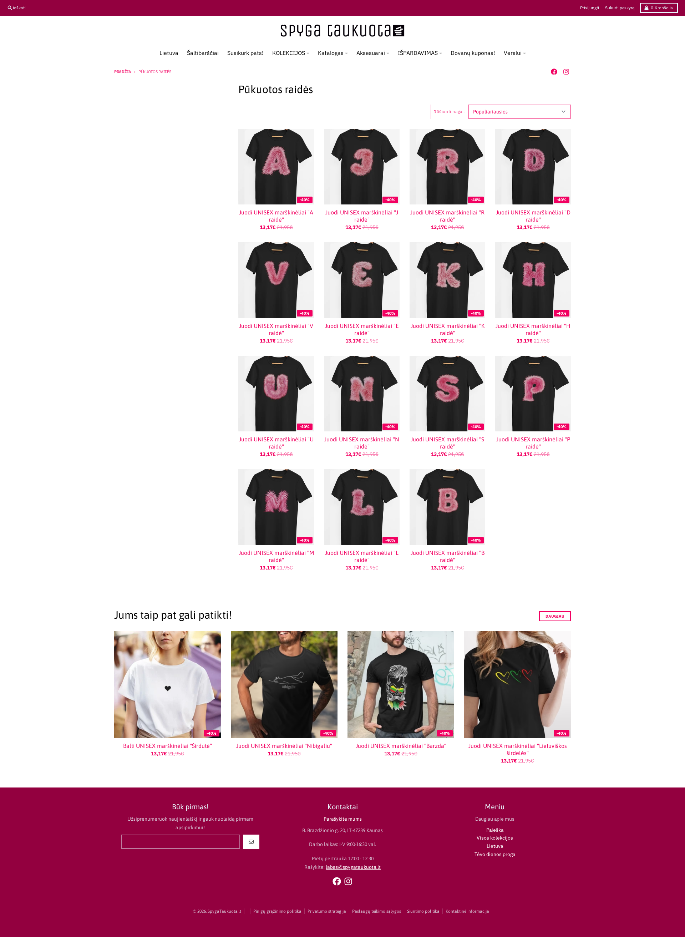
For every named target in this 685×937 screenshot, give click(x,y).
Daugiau (555, 616)
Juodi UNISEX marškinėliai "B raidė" (447, 556)
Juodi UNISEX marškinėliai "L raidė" (362, 556)
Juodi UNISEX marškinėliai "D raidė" (533, 216)
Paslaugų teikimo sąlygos (376, 911)
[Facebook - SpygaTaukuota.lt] (554, 71)
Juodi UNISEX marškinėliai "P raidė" (533, 443)
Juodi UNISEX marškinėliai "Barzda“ (401, 746)
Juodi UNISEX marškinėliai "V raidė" (276, 329)
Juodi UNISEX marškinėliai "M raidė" (276, 556)
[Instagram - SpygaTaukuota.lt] (566, 71)
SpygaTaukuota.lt (224, 911)
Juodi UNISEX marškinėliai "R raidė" (447, 216)
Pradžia (122, 71)
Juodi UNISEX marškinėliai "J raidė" (361, 216)
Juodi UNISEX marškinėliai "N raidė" (361, 443)
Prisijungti (589, 7)
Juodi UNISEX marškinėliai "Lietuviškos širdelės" (517, 749)
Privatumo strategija (327, 911)
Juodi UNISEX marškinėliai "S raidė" (447, 443)
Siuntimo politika (423, 911)
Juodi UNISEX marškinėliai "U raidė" (276, 443)
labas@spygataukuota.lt (353, 867)
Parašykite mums (343, 819)
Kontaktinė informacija (467, 911)
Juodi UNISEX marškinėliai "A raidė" (276, 216)
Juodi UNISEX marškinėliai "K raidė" (447, 329)
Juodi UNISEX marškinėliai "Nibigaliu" (284, 746)
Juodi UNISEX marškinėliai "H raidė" (533, 329)
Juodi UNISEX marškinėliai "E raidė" (362, 329)
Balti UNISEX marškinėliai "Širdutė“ (167, 746)
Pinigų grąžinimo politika (277, 911)
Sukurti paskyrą (619, 7)
